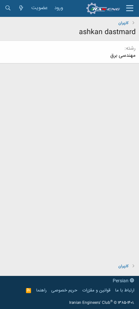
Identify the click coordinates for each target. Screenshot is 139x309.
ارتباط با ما (124, 290)
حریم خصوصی (64, 290)
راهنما (41, 290)
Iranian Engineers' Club (101, 303)
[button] (130, 8)
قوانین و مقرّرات (96, 290)
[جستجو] (8, 8)
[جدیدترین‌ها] (21, 8)
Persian (121, 281)
